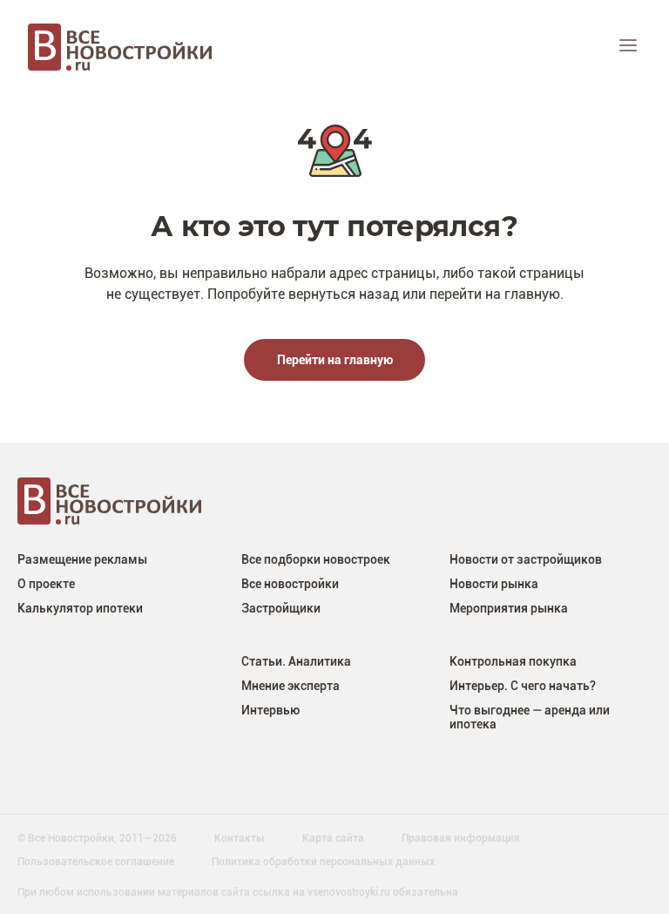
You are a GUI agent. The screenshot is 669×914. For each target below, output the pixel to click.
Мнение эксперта (290, 685)
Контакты (239, 837)
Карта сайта (333, 837)
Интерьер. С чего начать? (522, 685)
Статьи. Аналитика (296, 661)
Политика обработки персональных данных (323, 861)
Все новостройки (290, 583)
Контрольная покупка (513, 661)
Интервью (270, 709)
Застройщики (281, 607)
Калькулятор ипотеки (80, 607)
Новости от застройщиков (525, 559)
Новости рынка (493, 583)
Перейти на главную (335, 359)
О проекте (46, 583)
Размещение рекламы (82, 559)
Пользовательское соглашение (95, 861)
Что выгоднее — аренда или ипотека (529, 716)
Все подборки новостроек (315, 559)
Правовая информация (461, 837)
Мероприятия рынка (508, 607)
